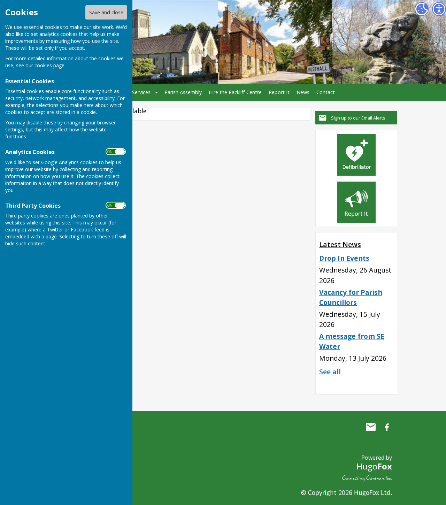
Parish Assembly (183, 92)
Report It (279, 92)
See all (330, 371)
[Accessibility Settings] (439, 9)
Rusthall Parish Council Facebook (387, 427)
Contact (325, 92)
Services (141, 92)
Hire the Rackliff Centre (235, 92)
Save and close (106, 12)
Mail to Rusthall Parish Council (371, 427)
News (303, 92)
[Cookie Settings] (422, 9)
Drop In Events (344, 258)
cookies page (49, 65)
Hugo (374, 466)
